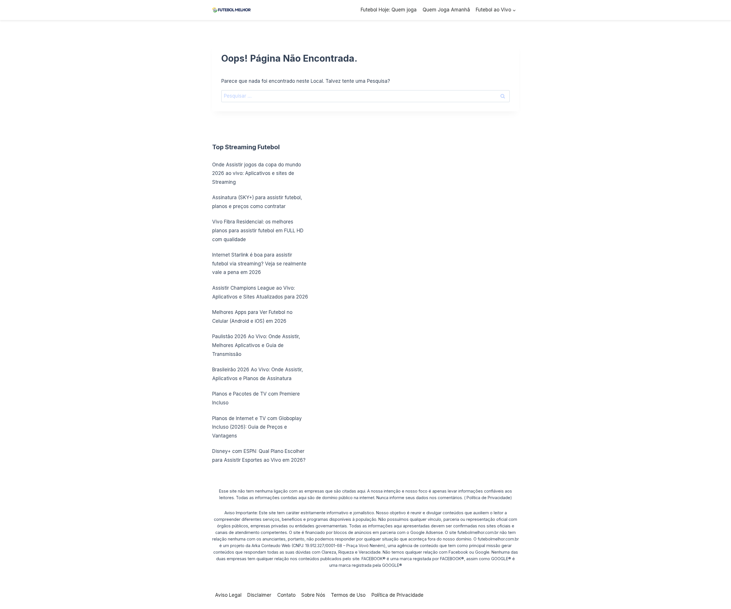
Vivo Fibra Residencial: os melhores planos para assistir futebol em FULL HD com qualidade (258, 230)
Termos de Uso (348, 595)
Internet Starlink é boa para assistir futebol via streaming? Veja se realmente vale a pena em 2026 (259, 263)
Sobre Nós (313, 595)
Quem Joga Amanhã (446, 10)
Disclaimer (259, 595)
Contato (286, 595)
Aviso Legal (228, 595)
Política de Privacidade (397, 595)
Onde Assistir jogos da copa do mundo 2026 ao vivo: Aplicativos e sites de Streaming (256, 173)
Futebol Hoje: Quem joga (389, 10)
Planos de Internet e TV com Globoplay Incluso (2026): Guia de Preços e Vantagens (257, 427)
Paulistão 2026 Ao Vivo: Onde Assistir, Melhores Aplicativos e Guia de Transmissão (256, 345)
